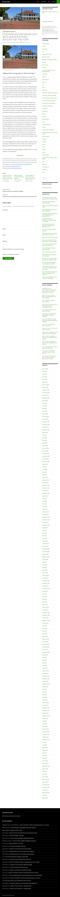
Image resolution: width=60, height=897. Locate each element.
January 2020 (45, 578)
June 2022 (44, 501)
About (38, 1)
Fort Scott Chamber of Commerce (50, 92)
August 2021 (45, 527)
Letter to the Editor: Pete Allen (48, 310)
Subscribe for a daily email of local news (11, 816)
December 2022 (46, 485)
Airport (44, 46)
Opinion (44, 141)
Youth (43, 172)
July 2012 (44, 771)
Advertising (43, 1)
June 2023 (44, 469)
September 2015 (46, 715)
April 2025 (44, 411)
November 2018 (46, 615)
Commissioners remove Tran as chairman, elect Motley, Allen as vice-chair (49, 268)
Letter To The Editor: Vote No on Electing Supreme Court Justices (49, 291)
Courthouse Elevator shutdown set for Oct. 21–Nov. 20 (49, 244)
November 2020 (46, 551)
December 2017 (46, 644)
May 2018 (44, 631)
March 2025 (45, 413)
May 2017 (44, 662)
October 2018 (45, 617)
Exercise (44, 82)
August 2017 (45, 654)
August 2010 (45, 798)
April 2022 (44, 506)
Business (44, 62)
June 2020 (44, 564)
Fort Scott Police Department (49, 100)
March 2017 (45, 668)
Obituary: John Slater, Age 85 (48, 252)
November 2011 (46, 787)
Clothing (44, 67)
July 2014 (44, 742)
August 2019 (45, 591)
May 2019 (44, 599)
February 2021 (45, 543)
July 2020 (44, 562)
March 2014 (45, 747)
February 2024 (45, 448)
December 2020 (46, 549)
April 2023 (44, 474)
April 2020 (44, 570)
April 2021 (44, 538)
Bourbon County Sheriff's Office (49, 59)
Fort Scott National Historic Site (49, 98)
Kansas (43, 127)
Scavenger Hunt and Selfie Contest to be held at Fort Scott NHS (8, 177)
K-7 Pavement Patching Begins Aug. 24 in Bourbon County (49, 263)
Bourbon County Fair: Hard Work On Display (13, 190)
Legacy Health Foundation (48, 129)
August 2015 (45, 718)
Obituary (44, 139)
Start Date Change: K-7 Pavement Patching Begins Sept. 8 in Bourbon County (49, 215)
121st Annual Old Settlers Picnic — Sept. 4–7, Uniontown (49, 277)
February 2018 (45, 639)
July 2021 (44, 530)
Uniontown (44, 169)
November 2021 (46, 519)
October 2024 (45, 427)
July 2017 (44, 657)
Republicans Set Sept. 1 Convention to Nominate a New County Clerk (49, 220)
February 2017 (45, 670)
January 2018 (45, 641)
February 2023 (45, 480)
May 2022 (44, 503)
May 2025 (44, 408)
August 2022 (45, 496)
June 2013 (44, 755)
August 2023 (45, 464)
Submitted (44, 164)
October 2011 (45, 790)
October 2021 (45, 522)
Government (45, 108)
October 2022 (45, 490)
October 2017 (45, 649)
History (44, 113)
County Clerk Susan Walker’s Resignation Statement (49, 315)
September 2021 (46, 525)
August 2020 (45, 559)
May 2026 (44, 376)
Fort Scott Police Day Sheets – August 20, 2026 (49, 202)
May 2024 (44, 440)
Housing (44, 116)
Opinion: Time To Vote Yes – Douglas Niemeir (21, 885)
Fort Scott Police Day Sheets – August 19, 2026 (49, 248)
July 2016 (44, 689)
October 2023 (45, 458)
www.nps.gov (19, 155)
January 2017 (45, 673)
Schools (44, 152)
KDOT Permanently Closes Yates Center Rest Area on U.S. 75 (49, 234)
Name (4, 228)
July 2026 (44, 371)
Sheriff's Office (45, 155)
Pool (43, 147)
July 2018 (44, 625)
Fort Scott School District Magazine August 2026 (49, 347)
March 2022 (45, 509)
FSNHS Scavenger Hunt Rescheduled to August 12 (19, 177)
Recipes (44, 149)
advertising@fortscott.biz (48, 30)
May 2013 (44, 758)
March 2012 (45, 776)
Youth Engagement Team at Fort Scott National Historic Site (30, 177)
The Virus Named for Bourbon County (19, 867)
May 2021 (44, 535)
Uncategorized (45, 166)
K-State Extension (46, 124)
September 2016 (46, 684)
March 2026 (45, 382)
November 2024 (46, 424)
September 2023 (46, 461)
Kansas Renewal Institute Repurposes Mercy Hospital (49, 296)
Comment (5, 210)
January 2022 (45, 514)
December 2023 (46, 453)
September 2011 (46, 792)
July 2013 (44, 753)
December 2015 (46, 707)
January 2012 (45, 782)
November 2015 (46, 710)
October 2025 (45, 395)
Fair (43, 84)
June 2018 (44, 628)
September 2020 (46, 556)
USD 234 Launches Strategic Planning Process (48, 352)
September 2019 (46, 588)
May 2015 (44, 721)
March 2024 (45, 445)
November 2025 (46, 392)
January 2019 (45, 609)
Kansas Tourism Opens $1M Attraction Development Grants (49, 306)
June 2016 (44, 692)
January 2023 (45, 482)
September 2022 (46, 493)
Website (5, 241)
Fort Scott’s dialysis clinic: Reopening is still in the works (18, 880)
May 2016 (44, 694)
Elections (44, 76)
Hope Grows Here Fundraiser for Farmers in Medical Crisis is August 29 (49, 273)
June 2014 (44, 745)
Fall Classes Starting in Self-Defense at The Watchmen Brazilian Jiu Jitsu (48, 225)
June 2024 (44, 437)
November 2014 (46, 734)
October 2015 (45, 713)
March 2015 (45, 726)
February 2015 (45, 729)
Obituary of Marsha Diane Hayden (50, 237)
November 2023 (46, 456)
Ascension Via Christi (47, 54)
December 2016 (46, 676)
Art (43, 51)
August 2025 (45, 400)
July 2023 (44, 466)
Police (43, 144)
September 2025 (46, 398)
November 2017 (46, 647)
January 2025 (45, 419)
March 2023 (45, 477)
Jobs (43, 121)
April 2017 (44, 665)
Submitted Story (15, 42)
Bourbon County (46, 57)
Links (49, 1)
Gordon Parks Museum (47, 106)
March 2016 (45, 700)
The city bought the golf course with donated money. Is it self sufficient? (26, 875)
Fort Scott (13, 31)
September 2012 (46, 766)
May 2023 (44, 472)
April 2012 (44, 774)
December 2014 (46, 731)
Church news (45, 64)
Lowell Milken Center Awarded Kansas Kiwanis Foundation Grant (50, 198)
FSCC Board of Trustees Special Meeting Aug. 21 (49, 255)
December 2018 (46, 612)
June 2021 (44, 533)
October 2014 (45, 737)
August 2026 (45, 368)
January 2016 (45, 705)
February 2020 (45, 575)
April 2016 (44, 697)
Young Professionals (46, 187)
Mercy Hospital (45, 136)
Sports (43, 161)
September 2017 (46, 652)
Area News (44, 49)
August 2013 (45, 750)
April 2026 (44, 379)
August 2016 (45, 686)
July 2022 (44, 498)
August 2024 (45, 432)
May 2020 (44, 567)
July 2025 (44, 403)
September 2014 (46, 739)
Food (43, 87)
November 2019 (46, 583)
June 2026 (44, 374)
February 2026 (45, 384)
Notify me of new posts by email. (11, 254)
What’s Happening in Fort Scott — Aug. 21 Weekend (50, 210)
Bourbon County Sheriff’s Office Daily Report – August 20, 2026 (49, 259)
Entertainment (6, 31)
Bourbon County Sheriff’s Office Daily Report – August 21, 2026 (49, 240)
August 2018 (45, 623)
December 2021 (46, 517)
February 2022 (45, 511)
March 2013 (45, 760)
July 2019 (44, 594)
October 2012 (45, 763)
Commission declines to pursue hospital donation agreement (23, 883)
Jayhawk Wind (45, 119)
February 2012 (45, 779)
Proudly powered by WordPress (8, 895)
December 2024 (46, 421)
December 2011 (46, 784)
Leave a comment (26, 42)
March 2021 (45, 541)
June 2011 (44, 795)
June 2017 (44, 660)
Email (4, 235)
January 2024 (45, 451)
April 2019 (44, 602)
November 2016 (46, 678)
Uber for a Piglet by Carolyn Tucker (48, 301)
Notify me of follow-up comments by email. (13, 249)
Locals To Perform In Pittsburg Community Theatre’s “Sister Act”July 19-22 (20, 195)
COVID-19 (44, 74)
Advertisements (45, 43)
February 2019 (45, 607)
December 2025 (46, 390)
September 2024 (46, 429)
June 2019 (44, 596)
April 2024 (44, 443)
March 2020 (45, 572)
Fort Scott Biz (6, 2)
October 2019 (45, 586)
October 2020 (45, 554)
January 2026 (45, 387)
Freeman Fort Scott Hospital (48, 103)
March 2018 (45, 636)
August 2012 (45, 768)
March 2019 (45, 604)
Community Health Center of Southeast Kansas (48, 71)
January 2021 (45, 546)
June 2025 (44, 405)
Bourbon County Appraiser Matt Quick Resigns (50, 333)
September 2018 (46, 620)
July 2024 (44, 435)
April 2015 (44, 723)
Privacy (54, 1)
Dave (43, 300)
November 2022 (46, 488)
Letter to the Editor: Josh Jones (48, 325)
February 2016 (45, 702)
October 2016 (45, 681)
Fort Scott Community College (49, 95)
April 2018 (44, 633)
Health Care (45, 111)
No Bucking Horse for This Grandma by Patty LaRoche (49, 337)
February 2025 (45, 416)
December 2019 (46, 580)
